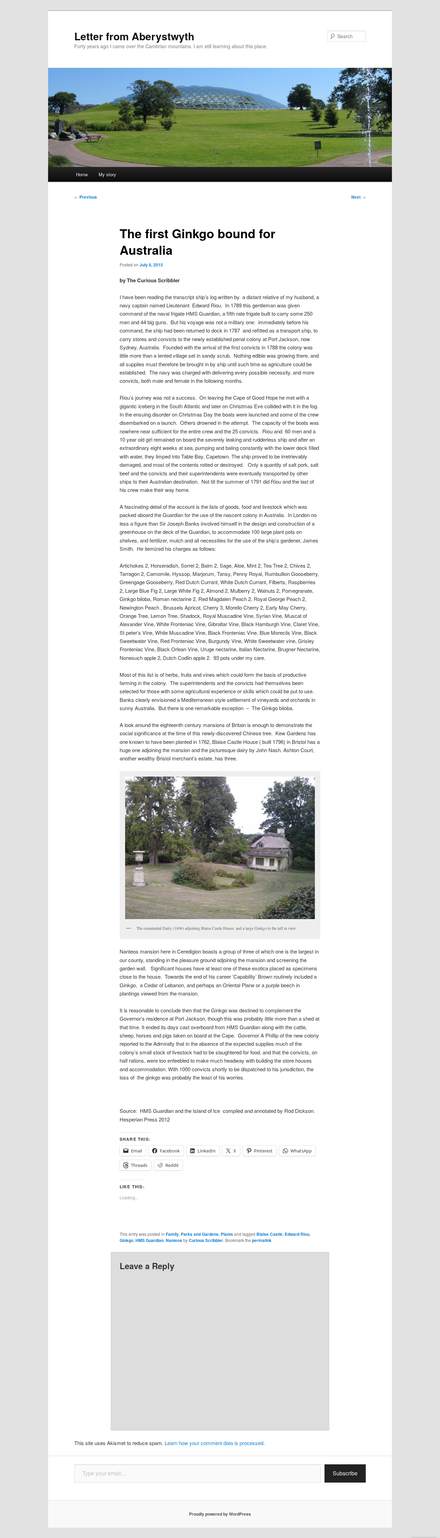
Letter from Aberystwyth (134, 36)
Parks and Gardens (200, 1234)
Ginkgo (126, 1240)
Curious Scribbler (206, 1240)
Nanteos (174, 1240)
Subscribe (345, 1473)
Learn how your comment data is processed (214, 1442)
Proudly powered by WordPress (220, 1514)
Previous (85, 197)
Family (172, 1234)
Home (82, 174)
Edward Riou (297, 1234)
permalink (262, 1240)
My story (107, 174)
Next (358, 197)
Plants (227, 1234)
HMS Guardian (149, 1240)
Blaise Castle (269, 1234)
